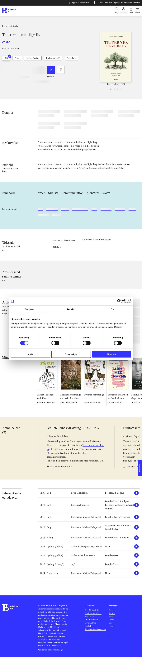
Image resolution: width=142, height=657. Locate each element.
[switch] (55, 343)
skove (106, 193)
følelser (53, 193)
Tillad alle (111, 354)
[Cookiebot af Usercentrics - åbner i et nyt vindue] (119, 301)
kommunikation (73, 193)
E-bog (17, 58)
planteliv (93, 193)
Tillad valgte (71, 354)
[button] (89, 492)
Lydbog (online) (32, 58)
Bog (6, 58)
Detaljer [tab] (71, 309)
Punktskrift (71, 58)
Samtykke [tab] (29, 309)
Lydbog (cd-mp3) (53, 58)
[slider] (116, 59)
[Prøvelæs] (51, 70)
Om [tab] (112, 309)
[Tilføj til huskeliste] (61, 70)
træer (41, 193)
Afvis (30, 354)
